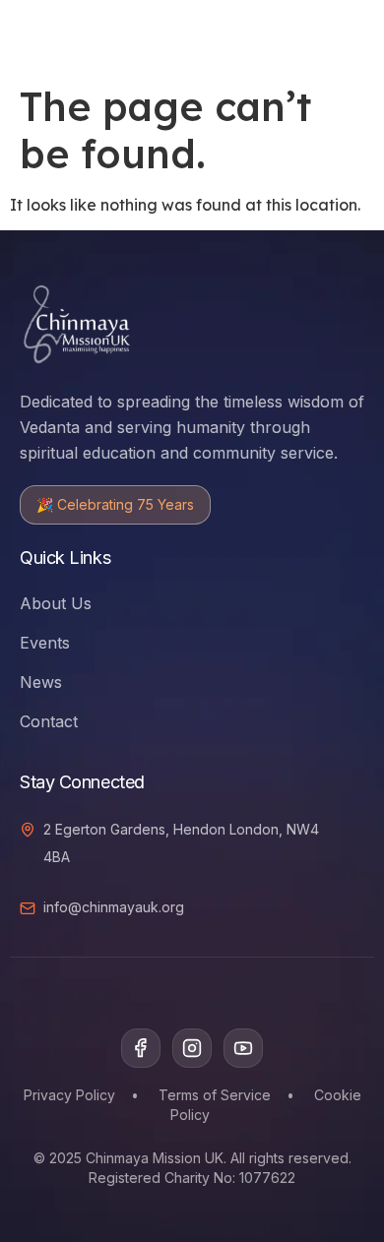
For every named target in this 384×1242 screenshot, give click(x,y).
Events (45, 642)
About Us (56, 603)
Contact (49, 721)
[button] (297, 34)
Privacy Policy (69, 1095)
